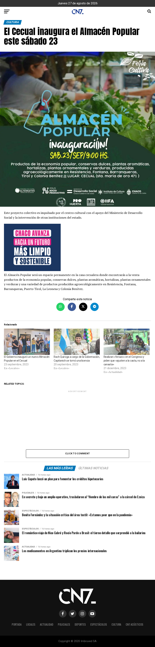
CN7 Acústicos (134, 624)
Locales (30, 624)
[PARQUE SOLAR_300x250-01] (77, 248)
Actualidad (46, 624)
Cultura (116, 624)
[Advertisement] (77, 419)
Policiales (64, 624)
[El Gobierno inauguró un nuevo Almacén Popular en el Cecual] (27, 342)
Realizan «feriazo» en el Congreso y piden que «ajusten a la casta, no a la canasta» (124, 360)
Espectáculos (98, 624)
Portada (17, 624)
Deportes (80, 624)
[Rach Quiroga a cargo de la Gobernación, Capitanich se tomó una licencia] (77, 342)
